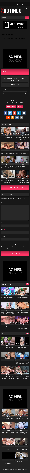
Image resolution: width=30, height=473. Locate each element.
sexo (21, 106)
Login (17, 4)
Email (3, 229)
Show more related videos (15, 187)
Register (23, 4)
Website (3, 236)
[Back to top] (25, 468)
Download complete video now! (16, 72)
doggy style (12, 106)
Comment (3, 203)
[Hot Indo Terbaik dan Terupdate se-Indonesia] (12, 11)
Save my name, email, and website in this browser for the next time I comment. (15, 247)
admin (17, 100)
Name (3, 223)
